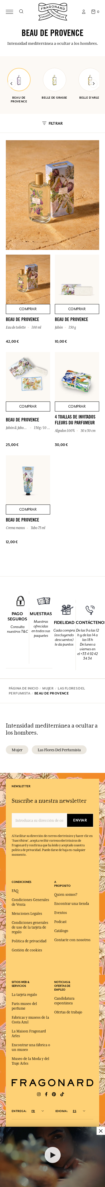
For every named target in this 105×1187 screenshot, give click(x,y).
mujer (17, 749)
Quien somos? (65, 895)
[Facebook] (46, 1094)
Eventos (60, 913)
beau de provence (19, 99)
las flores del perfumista (59, 749)
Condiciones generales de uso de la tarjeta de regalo (30, 927)
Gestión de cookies (27, 950)
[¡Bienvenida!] (52, 11)
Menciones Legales (27, 914)
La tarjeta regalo (24, 995)
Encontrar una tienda (71, 904)
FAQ (15, 891)
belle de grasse (54, 98)
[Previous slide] (12, 84)
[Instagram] (39, 1094)
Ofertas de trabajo (68, 1012)
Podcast (60, 922)
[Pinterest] (54, 1094)
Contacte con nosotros (72, 940)
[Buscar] (21, 11)
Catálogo (61, 931)
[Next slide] (93, 84)
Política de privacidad (29, 941)
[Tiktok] (62, 1094)
